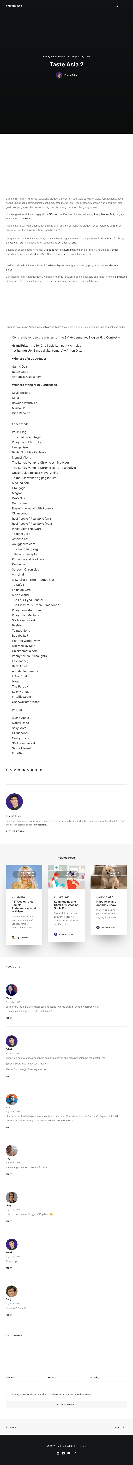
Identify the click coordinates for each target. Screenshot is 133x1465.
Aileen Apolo (20, 717)
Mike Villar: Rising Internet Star (33, 579)
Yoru (21, 242)
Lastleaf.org (20, 661)
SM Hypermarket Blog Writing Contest (91, 337)
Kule (27, 218)
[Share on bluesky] (32, 770)
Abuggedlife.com (23, 544)
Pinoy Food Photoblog (27, 442)
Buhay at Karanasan (54, 56)
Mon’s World (20, 595)
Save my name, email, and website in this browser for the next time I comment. (51, 1394)
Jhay (30, 214)
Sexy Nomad (21, 691)
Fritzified (18, 753)
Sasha (49, 265)
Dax (43, 254)
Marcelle (114, 265)
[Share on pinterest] (19, 770)
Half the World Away (26, 640)
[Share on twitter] (11, 770)
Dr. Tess (118, 238)
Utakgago (18, 488)
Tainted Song (21, 630)
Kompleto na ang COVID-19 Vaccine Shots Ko (66, 905)
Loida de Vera (21, 590)
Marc (48, 326)
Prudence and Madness (28, 559)
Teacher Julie (21, 533)
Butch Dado (20, 371)
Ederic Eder (70, 75)
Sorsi (9, 269)
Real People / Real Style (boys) (33, 523)
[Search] (116, 6)
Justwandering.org (25, 549)
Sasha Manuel (21, 748)
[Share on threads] (15, 770)
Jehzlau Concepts (24, 554)
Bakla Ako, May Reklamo (29, 452)
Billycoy (10, 242)
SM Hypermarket (23, 620)
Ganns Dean (20, 366)
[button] (125, 6)
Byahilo (17, 625)
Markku (34, 254)
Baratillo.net (20, 666)
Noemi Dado (20, 723)
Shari (109, 238)
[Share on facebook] (7, 770)
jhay (9, 1205)
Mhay (31, 198)
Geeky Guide (20, 738)
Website (94, 1377)
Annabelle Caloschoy (26, 376)
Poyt (8, 1158)
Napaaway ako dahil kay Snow (106, 903)
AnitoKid (18, 574)
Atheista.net (20, 539)
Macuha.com (21, 483)
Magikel (17, 493)
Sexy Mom (19, 728)
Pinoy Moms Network (27, 528)
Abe (39, 326)
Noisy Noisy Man (23, 645)
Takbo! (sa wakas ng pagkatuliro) (35, 478)
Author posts (15, 831)
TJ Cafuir (18, 584)
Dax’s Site (18, 498)
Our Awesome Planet (26, 701)
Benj (115, 225)
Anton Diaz (74, 350)
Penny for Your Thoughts (29, 656)
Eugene (13, 281)
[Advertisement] (66, 157)
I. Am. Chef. (20, 676)
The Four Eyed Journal (27, 600)
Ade (8, 1107)
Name (10, 1377)
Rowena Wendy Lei (25, 403)
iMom (16, 681)
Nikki (15, 398)
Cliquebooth (51, 249)
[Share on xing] (36, 770)
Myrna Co (18, 408)
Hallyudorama (39, 824)
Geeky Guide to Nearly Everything (35, 472)
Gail (24, 265)
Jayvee (60, 265)
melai (9, 998)
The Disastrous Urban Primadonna (35, 605)
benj (8, 1299)
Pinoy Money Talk (104, 214)
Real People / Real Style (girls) (32, 518)
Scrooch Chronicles (25, 569)
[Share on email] (40, 770)
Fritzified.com (21, 696)
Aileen (32, 326)
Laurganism (20, 447)
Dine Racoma (21, 413)
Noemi (41, 265)
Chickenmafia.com (25, 651)
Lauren (32, 265)
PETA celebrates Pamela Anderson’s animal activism (24, 906)
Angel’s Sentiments (25, 671)
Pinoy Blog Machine (25, 615)
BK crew (53, 214)
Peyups (114, 249)
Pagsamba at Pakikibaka (27, 874)
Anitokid (75, 345)
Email (52, 1377)
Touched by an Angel (26, 437)
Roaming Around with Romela (32, 508)
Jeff (65, 254)
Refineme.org (21, 564)
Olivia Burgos (21, 392)
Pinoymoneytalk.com (26, 610)
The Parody (20, 686)
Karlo (73, 242)
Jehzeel (62, 242)
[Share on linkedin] (23, 770)
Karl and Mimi (72, 249)
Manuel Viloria (21, 457)
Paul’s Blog (19, 432)
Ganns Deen (20, 503)
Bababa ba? (20, 635)
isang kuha (121, 276)
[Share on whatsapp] (28, 770)
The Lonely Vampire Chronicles (33, 462)
